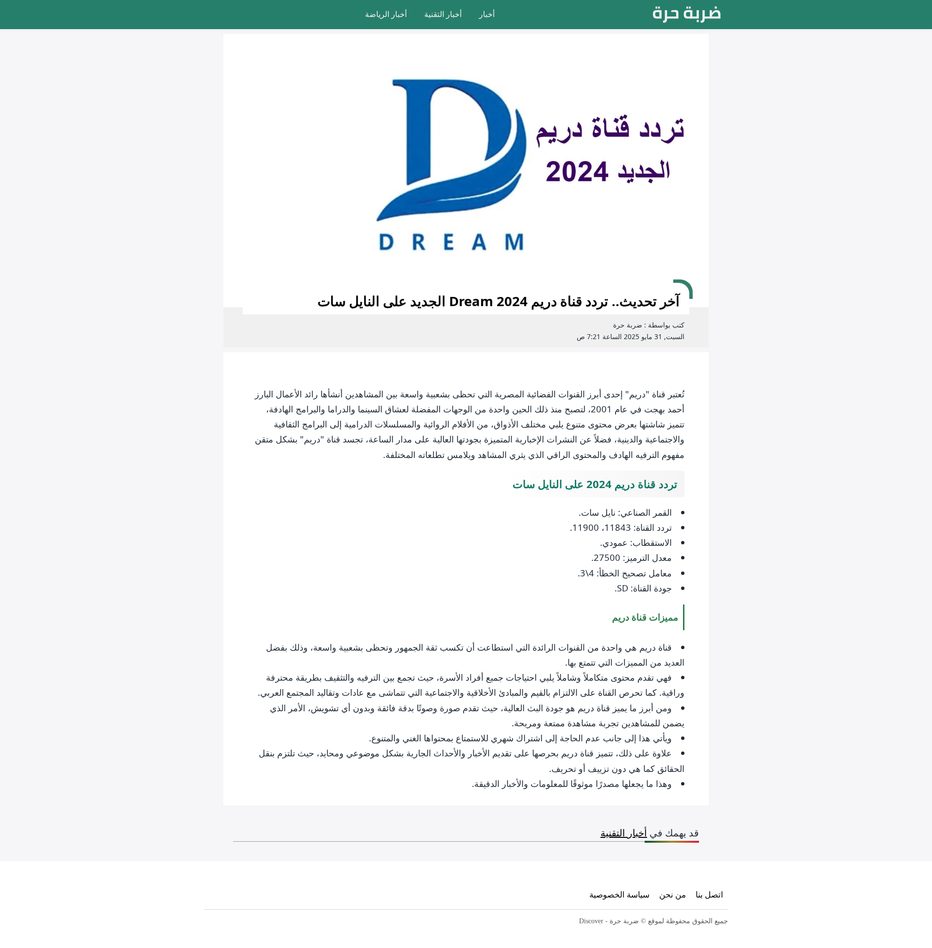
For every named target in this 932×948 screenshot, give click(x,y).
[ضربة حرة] (686, 14)
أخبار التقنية (443, 14)
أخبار (487, 14)
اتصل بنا (709, 894)
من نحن (672, 894)
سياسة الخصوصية (619, 894)
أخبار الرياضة (386, 14)
